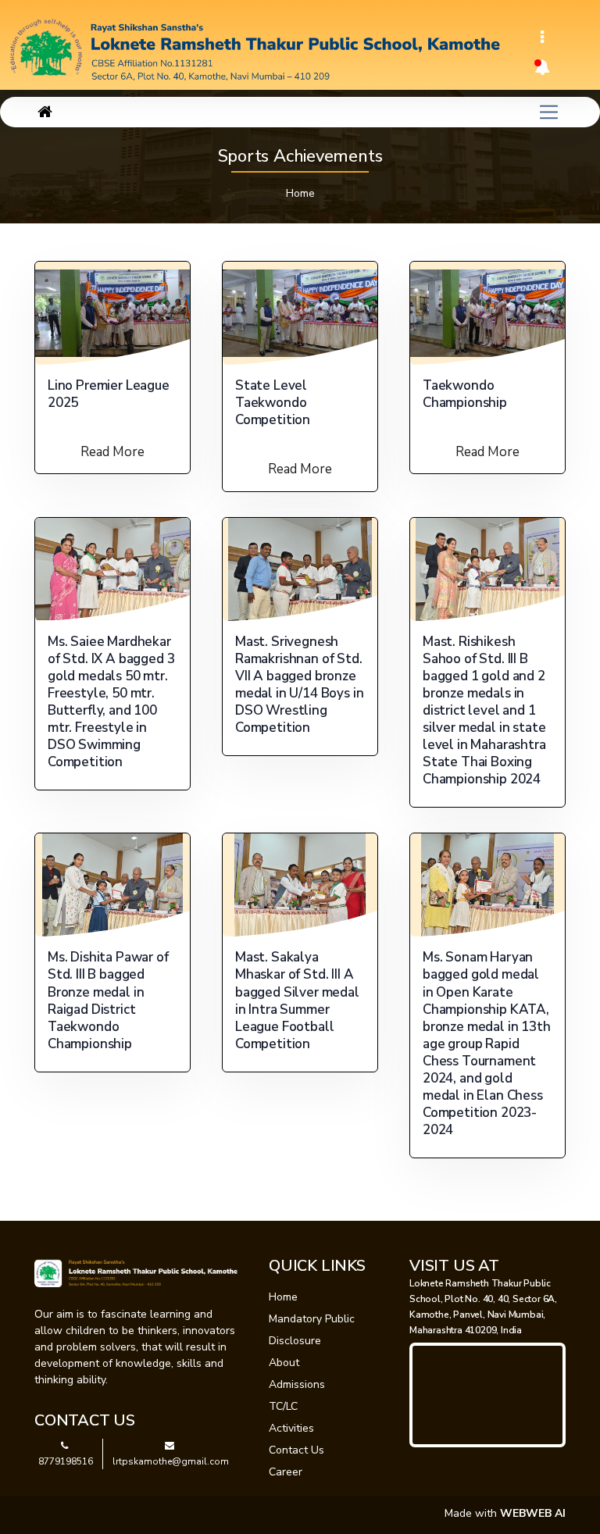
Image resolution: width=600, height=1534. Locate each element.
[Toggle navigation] (542, 37)
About (284, 1362)
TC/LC (283, 1406)
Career (285, 1471)
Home (300, 193)
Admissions (297, 1384)
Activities (291, 1428)
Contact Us (296, 1450)
